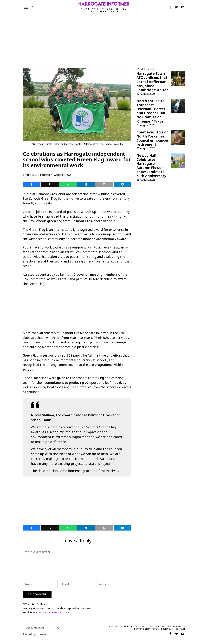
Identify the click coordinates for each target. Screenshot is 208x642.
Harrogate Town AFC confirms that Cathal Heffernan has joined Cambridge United (152, 81)
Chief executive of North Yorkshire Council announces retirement (152, 138)
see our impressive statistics (50, 612)
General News (62, 175)
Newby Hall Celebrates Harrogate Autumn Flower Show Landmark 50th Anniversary (151, 165)
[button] (58, 628)
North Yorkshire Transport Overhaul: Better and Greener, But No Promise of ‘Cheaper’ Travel (151, 111)
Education (46, 175)
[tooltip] (170, 7)
